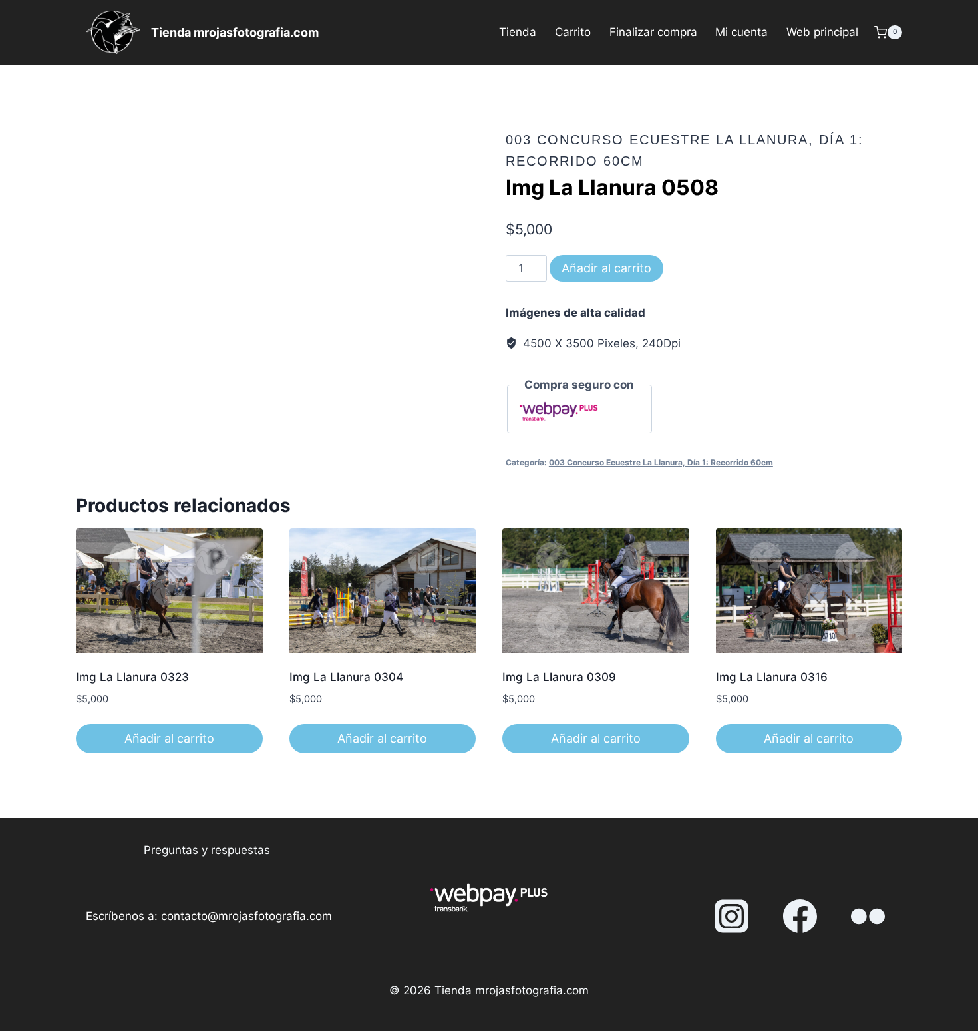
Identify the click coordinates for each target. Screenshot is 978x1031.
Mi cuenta (741, 32)
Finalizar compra (653, 32)
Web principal (822, 32)
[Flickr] (868, 916)
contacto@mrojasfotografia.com (246, 916)
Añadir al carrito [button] (169, 738)
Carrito (573, 32)
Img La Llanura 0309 (559, 677)
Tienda (517, 32)
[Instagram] (732, 916)
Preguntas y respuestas (207, 850)
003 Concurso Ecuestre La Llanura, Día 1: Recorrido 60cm (661, 462)
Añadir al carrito (606, 268)
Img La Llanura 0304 (346, 677)
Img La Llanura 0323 (132, 677)
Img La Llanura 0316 (772, 677)
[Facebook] (800, 916)
